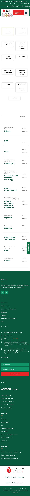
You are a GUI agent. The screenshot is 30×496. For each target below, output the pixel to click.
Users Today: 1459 (6, 395)
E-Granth (3, 419)
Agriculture (4, 312)
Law (2, 321)
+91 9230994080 (16, 1)
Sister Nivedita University (8, 455)
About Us (7, 477)
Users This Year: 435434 (7, 405)
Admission (21, 477)
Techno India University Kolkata (9, 458)
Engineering (4, 302)
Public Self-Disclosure (7, 438)
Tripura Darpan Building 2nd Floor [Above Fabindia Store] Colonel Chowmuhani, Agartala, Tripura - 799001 (16, 351)
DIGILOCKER (5, 422)
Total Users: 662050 (6, 408)
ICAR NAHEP (4, 431)
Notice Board (9, 482)
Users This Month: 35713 (7, 401)
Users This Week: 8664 (7, 398)
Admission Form (18, 12)
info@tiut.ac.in (6, 1)
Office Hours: (11, 339)
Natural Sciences (5, 306)
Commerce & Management (8, 309)
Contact (21, 482)
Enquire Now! (28, 248)
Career (16, 482)
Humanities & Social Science (9, 318)
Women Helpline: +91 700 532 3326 (19, 4)
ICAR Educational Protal (7, 428)
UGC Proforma (5, 441)
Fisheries (3, 315)
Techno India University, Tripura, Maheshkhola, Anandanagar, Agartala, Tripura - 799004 (16, 344)
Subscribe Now (14, 374)
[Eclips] (26, 13)
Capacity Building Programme (9, 434)
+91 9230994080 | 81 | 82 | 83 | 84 (13, 332)
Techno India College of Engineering (11, 452)
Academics (14, 477)
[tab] (8, 31)
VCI (2, 425)
